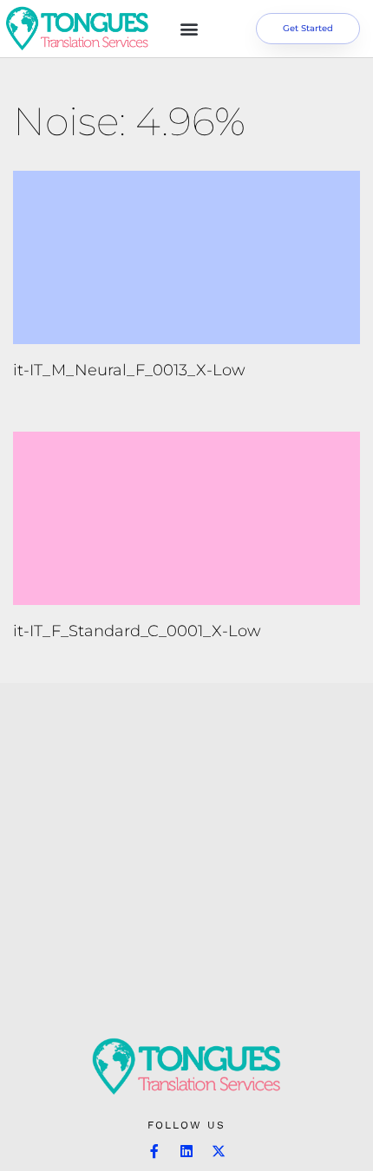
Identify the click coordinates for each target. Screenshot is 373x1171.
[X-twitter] (218, 1151)
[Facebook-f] (154, 1151)
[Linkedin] (186, 1151)
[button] (188, 29)
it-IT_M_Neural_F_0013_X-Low (129, 370)
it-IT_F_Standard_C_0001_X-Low (137, 631)
